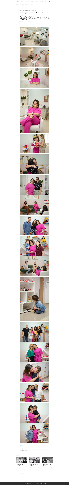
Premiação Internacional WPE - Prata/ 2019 (47, 465)
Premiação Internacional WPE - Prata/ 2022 (21, 465)
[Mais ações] (48, 10)
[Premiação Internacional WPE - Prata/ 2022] (21, 460)
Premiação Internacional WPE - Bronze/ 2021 (34, 465)
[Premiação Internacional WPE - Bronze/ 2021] (34, 460)
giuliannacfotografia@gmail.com (41, 483)
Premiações (31, 4)
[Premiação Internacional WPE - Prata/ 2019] (47, 460)
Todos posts (17, 4)
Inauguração (22, 4)
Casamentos (27, 4)
